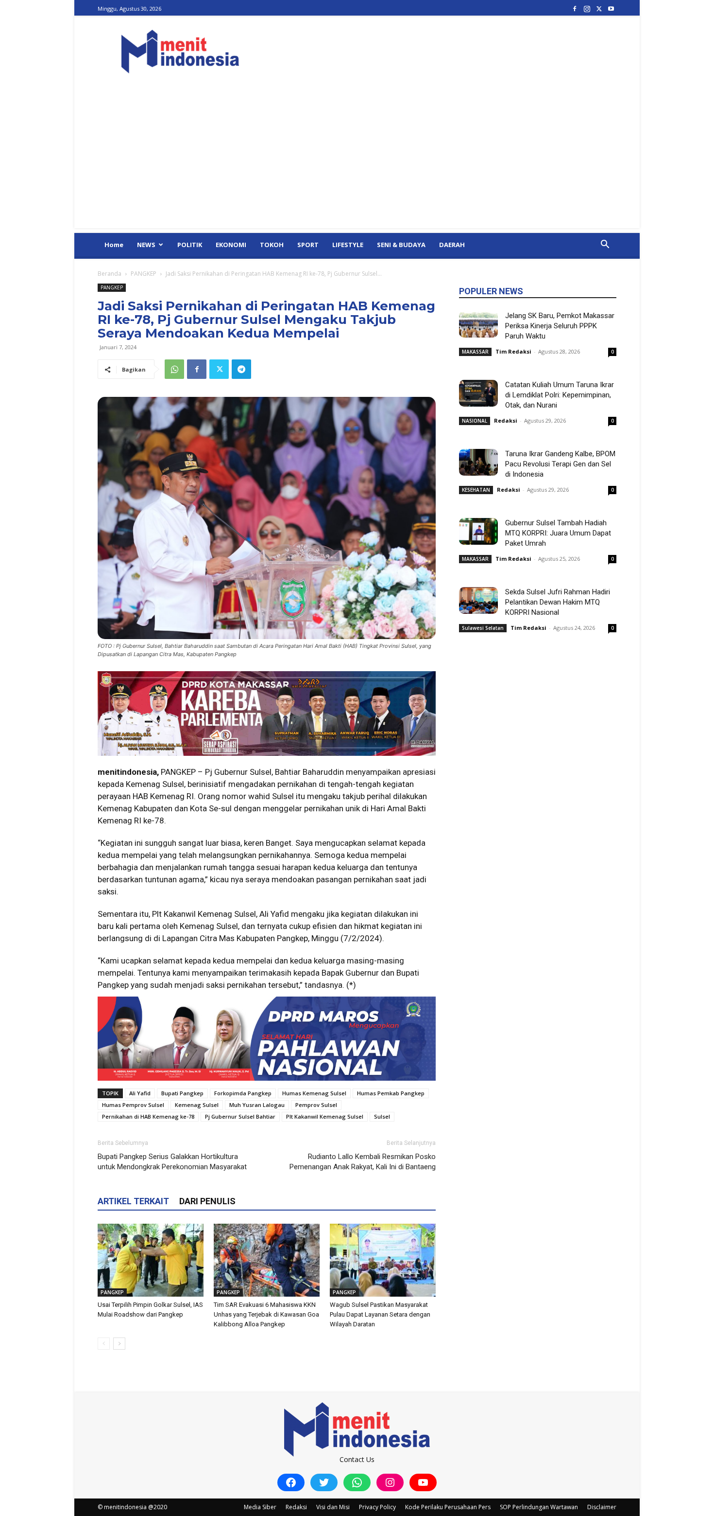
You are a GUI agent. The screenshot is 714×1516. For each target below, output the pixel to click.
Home (113, 244)
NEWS (146, 244)
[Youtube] (611, 8)
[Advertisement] (357, 160)
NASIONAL (474, 420)
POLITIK (189, 244)
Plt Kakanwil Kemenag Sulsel (324, 1116)
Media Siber (260, 1507)
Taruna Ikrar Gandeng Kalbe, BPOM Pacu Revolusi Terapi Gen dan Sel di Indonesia (560, 464)
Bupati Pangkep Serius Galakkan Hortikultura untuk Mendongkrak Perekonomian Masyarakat (172, 1161)
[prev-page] (104, 1344)
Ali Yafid (140, 1093)
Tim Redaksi (513, 351)
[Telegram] (241, 369)
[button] (604, 245)
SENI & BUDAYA (401, 244)
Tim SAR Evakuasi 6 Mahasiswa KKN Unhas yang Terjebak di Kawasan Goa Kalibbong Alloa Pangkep (266, 1314)
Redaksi (505, 420)
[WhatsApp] (174, 369)
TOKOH (272, 244)
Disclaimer (601, 1507)
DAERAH (452, 244)
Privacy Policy (377, 1507)
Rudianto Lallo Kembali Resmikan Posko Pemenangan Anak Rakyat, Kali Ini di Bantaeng (362, 1161)
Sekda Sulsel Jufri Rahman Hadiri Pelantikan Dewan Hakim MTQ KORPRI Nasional (557, 602)
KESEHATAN (476, 489)
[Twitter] (599, 8)
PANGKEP (143, 273)
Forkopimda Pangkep (243, 1093)
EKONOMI (231, 244)
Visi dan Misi (333, 1507)
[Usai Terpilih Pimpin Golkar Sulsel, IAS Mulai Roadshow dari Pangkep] (151, 1260)
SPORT (308, 244)
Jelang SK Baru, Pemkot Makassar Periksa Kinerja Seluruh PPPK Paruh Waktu (559, 325)
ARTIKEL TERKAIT (133, 1201)
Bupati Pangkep (182, 1093)
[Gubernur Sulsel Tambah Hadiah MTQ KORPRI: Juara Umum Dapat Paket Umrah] (478, 531)
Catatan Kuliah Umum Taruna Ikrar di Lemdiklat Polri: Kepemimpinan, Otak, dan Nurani (559, 395)
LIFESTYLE (347, 244)
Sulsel (382, 1116)
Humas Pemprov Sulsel (133, 1104)
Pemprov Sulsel (316, 1104)
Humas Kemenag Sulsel (314, 1093)
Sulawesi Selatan (483, 627)
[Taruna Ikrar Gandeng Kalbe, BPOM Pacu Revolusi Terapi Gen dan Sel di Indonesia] (478, 462)
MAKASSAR (475, 351)
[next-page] (119, 1344)
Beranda (109, 273)
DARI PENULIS (207, 1201)
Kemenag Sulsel (197, 1104)
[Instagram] (586, 8)
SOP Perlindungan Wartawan (539, 1507)
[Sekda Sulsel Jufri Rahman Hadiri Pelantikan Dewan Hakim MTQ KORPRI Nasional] (478, 600)
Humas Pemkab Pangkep (391, 1093)
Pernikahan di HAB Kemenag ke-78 (148, 1116)
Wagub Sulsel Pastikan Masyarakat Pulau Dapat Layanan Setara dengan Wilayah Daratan (380, 1314)
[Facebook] (574, 8)
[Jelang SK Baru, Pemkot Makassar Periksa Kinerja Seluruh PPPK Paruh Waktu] (478, 324)
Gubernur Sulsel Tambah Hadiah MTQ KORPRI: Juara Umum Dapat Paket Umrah (558, 533)
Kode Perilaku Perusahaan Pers (448, 1507)
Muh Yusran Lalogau (257, 1104)
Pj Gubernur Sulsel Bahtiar (240, 1116)
